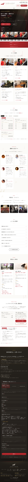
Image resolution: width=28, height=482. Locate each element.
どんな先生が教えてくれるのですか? (6, 237)
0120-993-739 (23, 2)
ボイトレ (3, 18)
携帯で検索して (23, 418)
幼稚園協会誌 (4, 418)
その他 (3, 419)
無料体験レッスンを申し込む (6, 24)
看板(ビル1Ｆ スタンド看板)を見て (16, 416)
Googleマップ (11, 475)
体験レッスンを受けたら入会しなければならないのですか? (9, 234)
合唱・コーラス (5, 433)
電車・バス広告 (23, 417)
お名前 (3, 393)
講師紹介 (18, 469)
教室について (24, 469)
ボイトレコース (5, 424)
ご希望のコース (4, 423)
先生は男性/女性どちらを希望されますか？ (7, 427)
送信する (14, 453)
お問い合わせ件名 (4, 443)
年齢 (3, 406)
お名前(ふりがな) (4, 397)
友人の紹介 (4, 416)
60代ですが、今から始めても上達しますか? (7, 240)
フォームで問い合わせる (21, 323)
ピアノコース (9, 424)
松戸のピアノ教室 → (9, 293)
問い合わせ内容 (4, 447)
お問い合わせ (14, 470)
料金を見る (14, 24)
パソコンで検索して (17, 418)
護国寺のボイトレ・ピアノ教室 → (19, 286)
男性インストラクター (5, 428)
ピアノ (6, 18)
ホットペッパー (9, 418)
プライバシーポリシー (9, 470)
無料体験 (24, 5)
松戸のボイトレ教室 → (4, 293)
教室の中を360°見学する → (5, 292)
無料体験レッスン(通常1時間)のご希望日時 (7, 435)
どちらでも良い (18, 428)
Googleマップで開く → (4, 290)
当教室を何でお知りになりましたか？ (6, 414)
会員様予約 (18, 5)
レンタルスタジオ (14, 386)
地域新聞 (13, 418)
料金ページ (20, 112)
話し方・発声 (9, 433)
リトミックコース (15, 424)
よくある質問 (21, 469)
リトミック (10, 18)
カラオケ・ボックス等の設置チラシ (7, 417)
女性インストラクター (12, 428)
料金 (10, 469)
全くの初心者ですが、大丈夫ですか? (6, 229)
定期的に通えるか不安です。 (5, 226)
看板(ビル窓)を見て (8, 416)
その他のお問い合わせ (22, 386)
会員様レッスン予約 (19, 470)
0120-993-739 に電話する (21, 320)
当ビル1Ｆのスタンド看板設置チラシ (16, 417)
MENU (14, 8)
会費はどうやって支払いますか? (6, 243)
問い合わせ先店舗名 (4, 400)
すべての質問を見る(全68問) (14, 249)
